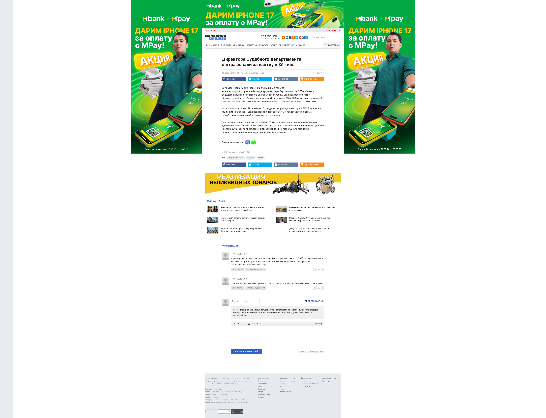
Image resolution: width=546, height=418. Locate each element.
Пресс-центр (327, 381)
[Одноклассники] (293, 37)
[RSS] (283, 37)
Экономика (238, 45)
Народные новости (287, 378)
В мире (261, 397)
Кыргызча (210, 30)
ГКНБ (260, 157)
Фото (282, 386)
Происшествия (286, 45)
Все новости (212, 45)
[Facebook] (290, 37)
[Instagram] (303, 37)
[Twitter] (296, 37)
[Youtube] (300, 37)
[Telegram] (306, 37)
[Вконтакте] (287, 37)
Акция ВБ (300, 45)
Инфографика (285, 392)
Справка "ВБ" (306, 386)
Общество (252, 45)
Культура (263, 45)
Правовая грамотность (310, 384)
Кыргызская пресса (288, 381)
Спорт (273, 45)
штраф (250, 157)
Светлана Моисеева (254, 73)
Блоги (282, 384)
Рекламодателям (332, 30)
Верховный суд (236, 157)
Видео (282, 389)
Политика (226, 45)
